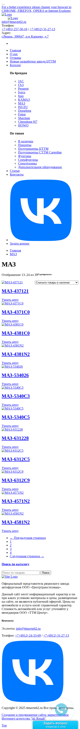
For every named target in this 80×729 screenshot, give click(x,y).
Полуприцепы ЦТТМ (33, 148)
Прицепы (24, 145)
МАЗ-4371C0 (16, 312)
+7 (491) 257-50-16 (14, 29)
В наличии (25, 141)
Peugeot (23, 88)
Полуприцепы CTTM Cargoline (40, 152)
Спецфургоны (28, 159)
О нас (14, 54)
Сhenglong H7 (27, 121)
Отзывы (15, 57)
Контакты (17, 174)
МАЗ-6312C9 (16, 480)
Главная (15, 50)
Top (4, 725)
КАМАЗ (24, 99)
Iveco (21, 92)
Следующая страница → (27, 556)
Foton (22, 114)
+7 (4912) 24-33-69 (28, 635)
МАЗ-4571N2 (16, 501)
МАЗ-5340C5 (16, 417)
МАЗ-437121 (15, 291)
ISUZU (23, 107)
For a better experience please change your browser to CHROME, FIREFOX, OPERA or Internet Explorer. (36, 8)
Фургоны (24, 156)
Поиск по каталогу (15, 564)
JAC (21, 81)
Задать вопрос (20, 243)
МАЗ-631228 (15, 438)
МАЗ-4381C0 (16, 333)
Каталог (15, 65)
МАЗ (21, 103)
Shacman (24, 118)
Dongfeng (24, 110)
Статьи (15, 170)
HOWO (23, 125)
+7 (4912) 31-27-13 (42, 29)
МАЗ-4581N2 (16, 522)
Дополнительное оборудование (40, 167)
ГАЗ (21, 85)
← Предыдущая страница (28, 538)
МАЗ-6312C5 (16, 459)
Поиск (45, 572)
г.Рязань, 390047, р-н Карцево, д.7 (25, 36)
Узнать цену (10, 299)
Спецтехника (27, 163)
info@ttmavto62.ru (14, 22)
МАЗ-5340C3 (16, 396)
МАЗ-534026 (15, 375)
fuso (21, 96)
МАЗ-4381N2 (16, 354)
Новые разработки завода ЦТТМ (33, 61)
